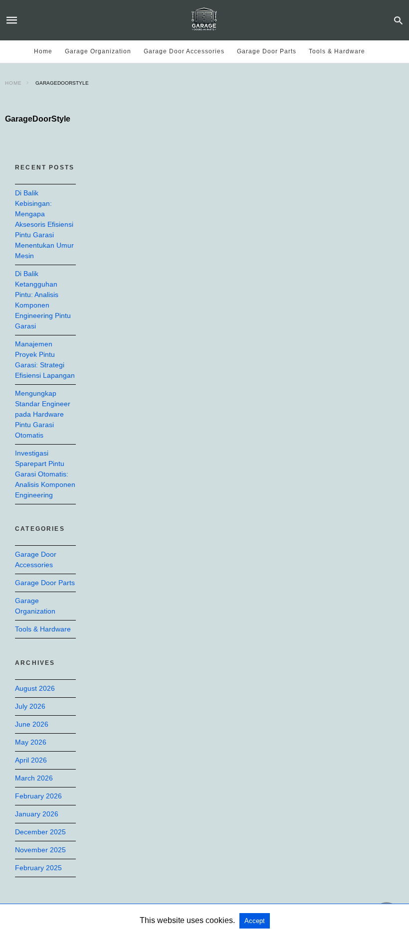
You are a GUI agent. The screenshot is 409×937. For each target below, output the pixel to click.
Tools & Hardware (337, 51)
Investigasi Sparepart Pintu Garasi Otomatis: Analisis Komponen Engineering (45, 474)
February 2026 (38, 796)
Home (43, 51)
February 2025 (38, 868)
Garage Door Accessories (184, 51)
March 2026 (34, 778)
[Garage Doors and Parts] (204, 20)
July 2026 (30, 706)
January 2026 (36, 814)
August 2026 (35, 688)
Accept (254, 921)
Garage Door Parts (266, 51)
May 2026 (30, 742)
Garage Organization (98, 51)
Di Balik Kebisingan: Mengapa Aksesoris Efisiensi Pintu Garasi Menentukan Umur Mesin (44, 224)
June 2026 (31, 724)
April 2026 (31, 760)
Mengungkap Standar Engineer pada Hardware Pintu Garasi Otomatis (42, 414)
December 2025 (40, 832)
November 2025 (40, 850)
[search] (398, 20)
